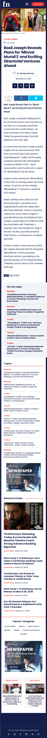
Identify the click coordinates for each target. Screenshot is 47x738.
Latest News (11, 39)
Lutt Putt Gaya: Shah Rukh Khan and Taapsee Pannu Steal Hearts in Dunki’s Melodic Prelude (35, 701)
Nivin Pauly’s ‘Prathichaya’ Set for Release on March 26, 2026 (23, 590)
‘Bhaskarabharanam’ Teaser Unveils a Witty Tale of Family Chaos (25, 336)
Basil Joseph (14, 275)
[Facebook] (14, 85)
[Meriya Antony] (15, 73)
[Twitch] (26, 734)
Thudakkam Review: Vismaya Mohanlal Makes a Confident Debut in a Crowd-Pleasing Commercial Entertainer (25, 297)
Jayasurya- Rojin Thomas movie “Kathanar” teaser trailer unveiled (19, 444)
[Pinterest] (26, 85)
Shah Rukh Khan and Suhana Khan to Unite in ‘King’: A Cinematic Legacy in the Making (12, 700)
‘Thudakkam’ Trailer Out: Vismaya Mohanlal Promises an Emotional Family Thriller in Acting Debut (24, 324)
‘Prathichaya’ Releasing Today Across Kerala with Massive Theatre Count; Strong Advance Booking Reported (20, 540)
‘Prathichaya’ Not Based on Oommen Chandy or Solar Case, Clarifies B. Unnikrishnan (21, 576)
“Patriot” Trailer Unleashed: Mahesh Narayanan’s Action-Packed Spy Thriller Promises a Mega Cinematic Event (25, 349)
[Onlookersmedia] (6, 4)
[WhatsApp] (32, 85)
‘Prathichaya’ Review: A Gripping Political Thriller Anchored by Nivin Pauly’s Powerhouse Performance (22, 455)
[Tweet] (36, 98)
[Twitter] (20, 85)
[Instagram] (14, 734)
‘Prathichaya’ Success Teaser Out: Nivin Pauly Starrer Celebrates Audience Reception (21, 433)
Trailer (10, 319)
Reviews (11, 291)
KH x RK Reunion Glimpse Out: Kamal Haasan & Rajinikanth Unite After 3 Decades (23, 604)
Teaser (10, 332)
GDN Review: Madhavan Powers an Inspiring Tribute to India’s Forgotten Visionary (25, 311)
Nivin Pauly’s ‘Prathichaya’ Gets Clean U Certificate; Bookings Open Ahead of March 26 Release (23, 561)
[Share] (21, 98)
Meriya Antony (27, 73)
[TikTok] (20, 734)
